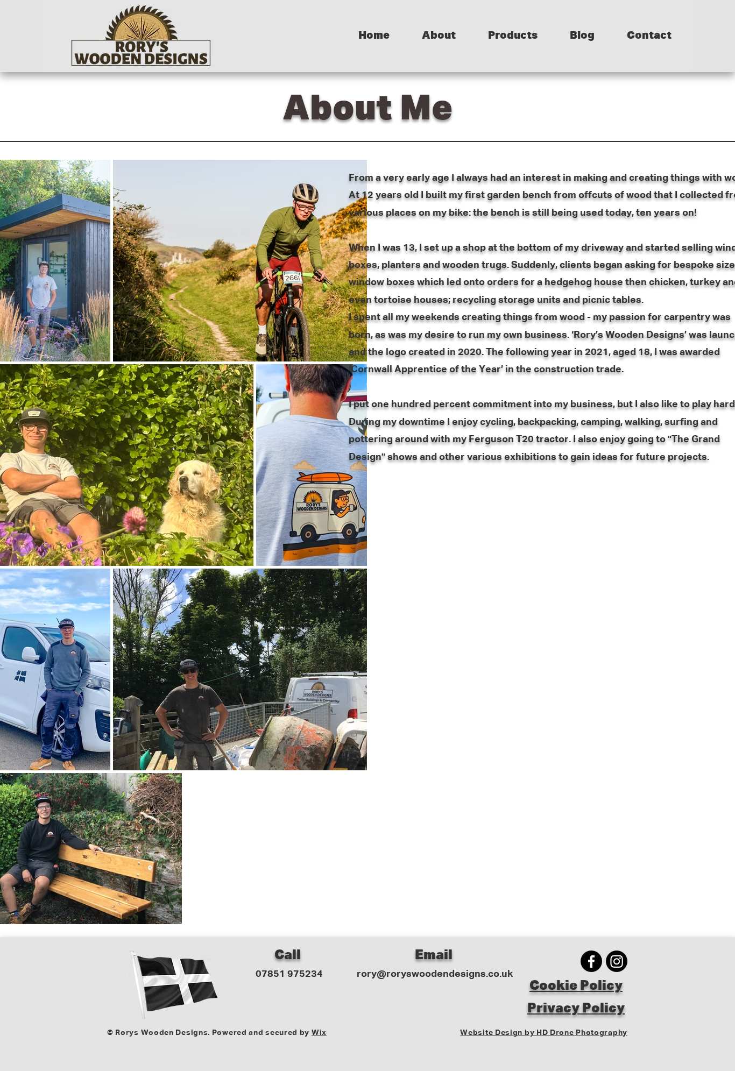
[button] (439, 35)
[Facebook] (591, 961)
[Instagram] (616, 961)
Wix (319, 1033)
